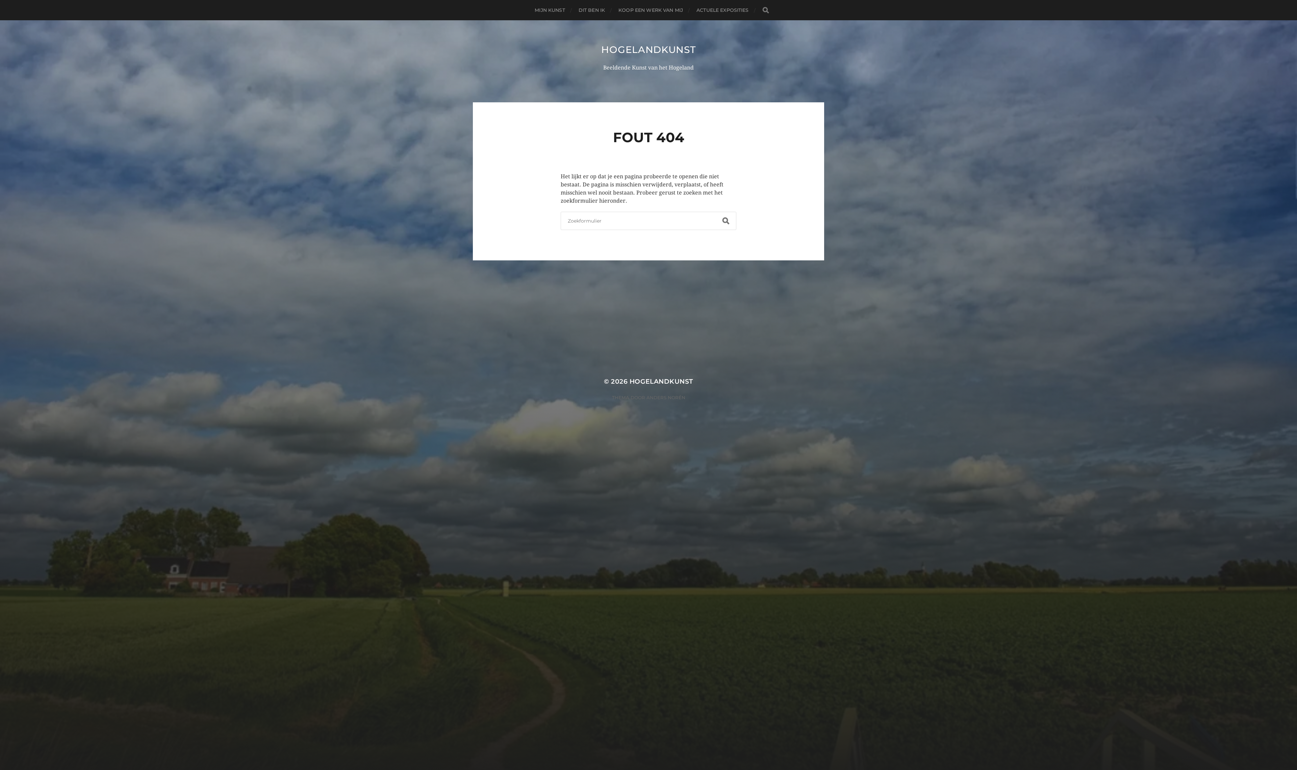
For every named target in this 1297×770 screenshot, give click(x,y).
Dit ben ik (592, 10)
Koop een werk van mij (650, 10)
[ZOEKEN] (765, 10)
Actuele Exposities (722, 10)
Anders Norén (665, 397)
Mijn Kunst (550, 10)
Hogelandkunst (648, 49)
